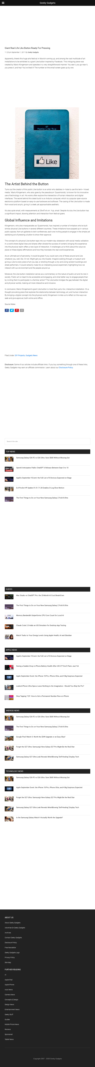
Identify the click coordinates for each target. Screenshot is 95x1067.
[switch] (76, 532)
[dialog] (47, 533)
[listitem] (47, 528)
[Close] (87, 496)
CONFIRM (31, 567)
